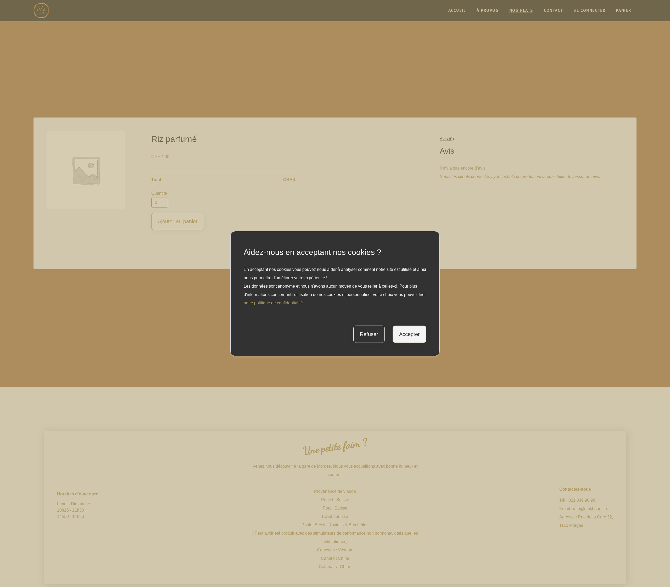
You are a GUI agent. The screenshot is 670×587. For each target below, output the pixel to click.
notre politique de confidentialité (274, 303)
